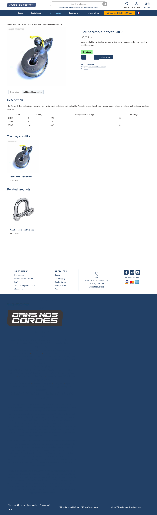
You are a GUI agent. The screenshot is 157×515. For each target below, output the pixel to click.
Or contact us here (96, 287)
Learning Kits (65, 386)
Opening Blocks (54, 370)
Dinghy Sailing (57, 340)
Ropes (57, 275)
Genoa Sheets (48, 353)
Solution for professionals (24, 285)
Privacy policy (45, 505)
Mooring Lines (62, 343)
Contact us (18, 289)
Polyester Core (43, 340)
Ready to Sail (42, 346)
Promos (57, 289)
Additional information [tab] (32, 92)
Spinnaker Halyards (46, 350)
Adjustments (31, 360)
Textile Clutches (68, 370)
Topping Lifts (43, 360)
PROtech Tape (69, 376)
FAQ (16, 282)
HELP (126, 7)
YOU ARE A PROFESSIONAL (119, 13)
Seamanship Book (42, 390)
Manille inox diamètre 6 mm (22, 230)
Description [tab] (14, 92)
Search (105, 4)
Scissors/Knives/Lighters (20, 383)
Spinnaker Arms (55, 356)
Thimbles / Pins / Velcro (35, 376)
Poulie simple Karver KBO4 (21, 177)
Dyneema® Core (17, 340)
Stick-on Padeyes (17, 373)
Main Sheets (36, 353)
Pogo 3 (42, 363)
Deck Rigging (42, 366)
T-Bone (21, 376)
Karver (86, 69)
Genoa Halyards (30, 350)
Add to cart (106, 57)
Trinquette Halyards (21, 353)
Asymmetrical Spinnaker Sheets (21, 356)
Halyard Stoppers (53, 376)
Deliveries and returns (23, 278)
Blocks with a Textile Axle (18, 370)
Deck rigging (92, 67)
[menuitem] (139, 13)
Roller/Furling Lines (16, 360)
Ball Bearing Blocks (38, 370)
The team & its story (16, 505)
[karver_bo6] (36, 56)
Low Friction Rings (33, 373)
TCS (10, 509)
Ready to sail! (60, 285)
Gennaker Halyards (64, 350)
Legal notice (32, 505)
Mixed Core (31, 340)
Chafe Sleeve (28, 343)
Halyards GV (16, 350)
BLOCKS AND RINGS (101, 67)
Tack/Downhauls (57, 360)
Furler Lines (70, 360)
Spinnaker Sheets (63, 353)
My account (19, 275)
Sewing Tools (58, 383)
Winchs (53, 373)
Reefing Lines (69, 356)
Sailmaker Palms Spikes (42, 383)
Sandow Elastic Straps (45, 343)
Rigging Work (60, 282)
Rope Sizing (54, 386)
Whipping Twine (40, 386)
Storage (45, 373)
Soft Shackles (63, 373)
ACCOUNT (136, 7)
